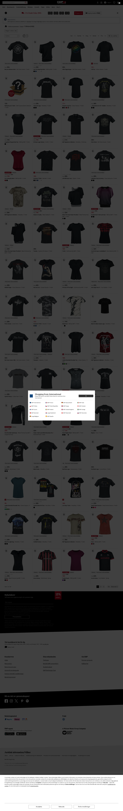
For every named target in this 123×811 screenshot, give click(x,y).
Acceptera (39, 806)
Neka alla (61, 806)
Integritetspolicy (34, 786)
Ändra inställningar (84, 807)
